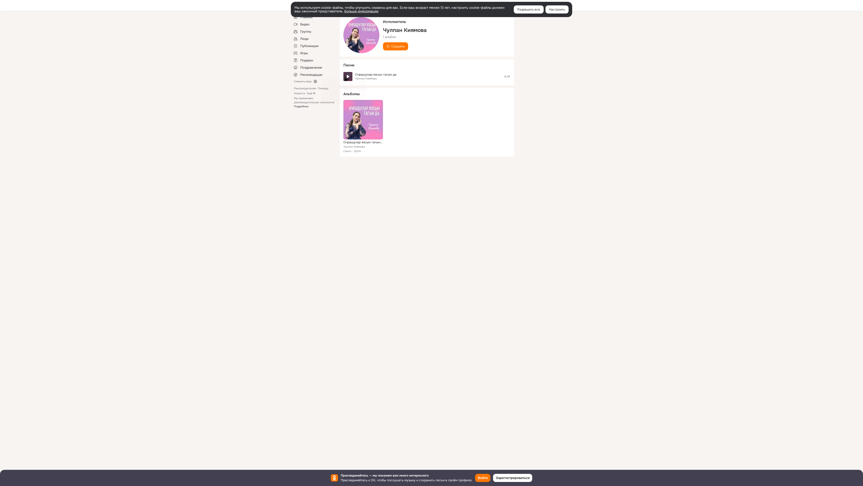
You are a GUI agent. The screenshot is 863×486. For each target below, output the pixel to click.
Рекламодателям (305, 88)
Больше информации (361, 11)
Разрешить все (528, 9)
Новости (299, 93)
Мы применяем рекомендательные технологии (314, 102)
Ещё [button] (309, 93)
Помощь (323, 88)
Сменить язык (303, 81)
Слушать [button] (398, 46)
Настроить (557, 9)
